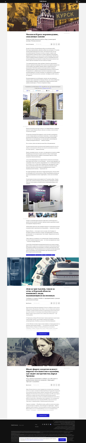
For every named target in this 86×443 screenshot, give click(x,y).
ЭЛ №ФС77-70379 (67, 422)
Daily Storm (43, 1)
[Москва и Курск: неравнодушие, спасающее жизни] (51, 44)
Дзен (48, 88)
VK (50, 88)
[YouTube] (44, 424)
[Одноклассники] (48, 424)
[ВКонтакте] (46, 424)
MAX (40, 86)
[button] (5, 1)
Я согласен (62, 439)
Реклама (36, 426)
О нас (36, 424)
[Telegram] (42, 424)
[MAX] (50, 424)
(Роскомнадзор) (56, 422)
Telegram (44, 88)
